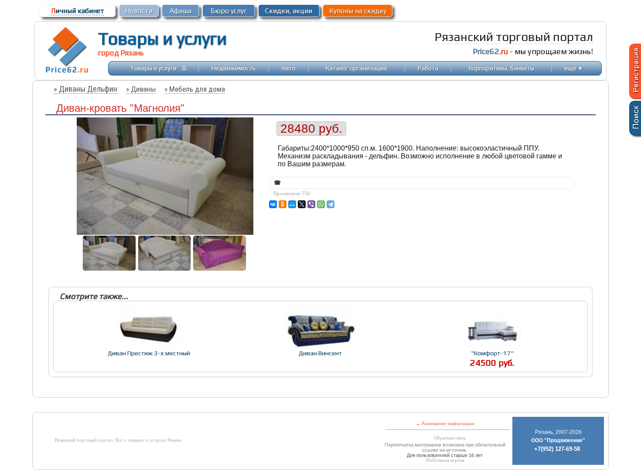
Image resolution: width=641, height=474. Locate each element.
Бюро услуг (229, 11)
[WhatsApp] (321, 204)
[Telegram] (330, 204)
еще (573, 68)
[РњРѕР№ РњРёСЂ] (292, 204)
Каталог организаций (356, 68)
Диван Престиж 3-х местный (149, 353)
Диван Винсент (320, 353)
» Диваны (141, 89)
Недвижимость (233, 68)
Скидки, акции (288, 11)
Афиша (180, 11)
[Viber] (311, 204)
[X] (302, 204)
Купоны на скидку (357, 11)
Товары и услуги (162, 38)
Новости (139, 11)
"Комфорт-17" (492, 353)
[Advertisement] (250, 405)
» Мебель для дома (194, 89)
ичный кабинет (77, 11)
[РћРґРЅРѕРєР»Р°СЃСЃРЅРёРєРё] (282, 204)
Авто (288, 68)
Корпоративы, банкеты (501, 68)
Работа (428, 68)
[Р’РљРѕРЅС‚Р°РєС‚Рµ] (273, 204)
